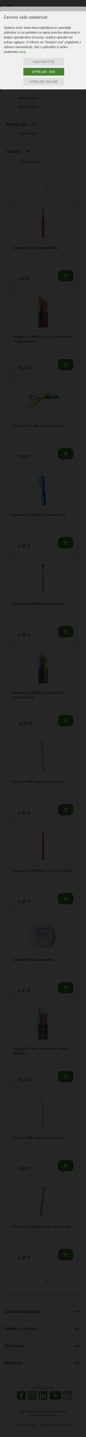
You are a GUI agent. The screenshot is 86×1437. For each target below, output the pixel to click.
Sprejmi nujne (44, 81)
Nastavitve (43, 62)
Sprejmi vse (44, 71)
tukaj (22, 51)
